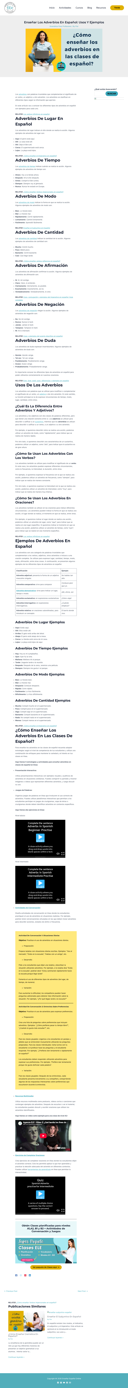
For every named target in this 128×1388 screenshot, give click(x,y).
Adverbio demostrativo (26, 591)
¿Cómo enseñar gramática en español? (23, 1335)
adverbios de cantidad (28, 238)
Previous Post (10, 1291)
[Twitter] (21, 1275)
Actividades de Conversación (27, 908)
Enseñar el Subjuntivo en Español (36, 228)
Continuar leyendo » (16, 1357)
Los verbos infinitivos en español (36, 114)
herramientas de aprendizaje (39, 1169)
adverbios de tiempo (27, 166)
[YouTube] (64, 1382)
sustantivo (39, 422)
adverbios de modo (26, 202)
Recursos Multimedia (24, 1096)
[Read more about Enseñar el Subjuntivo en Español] (59, 1312)
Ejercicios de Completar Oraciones (29, 1155)
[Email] (70, 1382)
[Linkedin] (30, 1275)
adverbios (23, 94)
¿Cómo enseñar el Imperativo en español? (40, 156)
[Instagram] (61, 1382)
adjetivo (43, 394)
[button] (117, 7)
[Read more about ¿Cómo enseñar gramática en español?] (26, 1321)
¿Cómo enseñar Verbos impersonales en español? (43, 192)
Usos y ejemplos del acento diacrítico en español (43, 336)
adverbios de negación (28, 311)
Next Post (83, 1291)
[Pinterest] (25, 1275)
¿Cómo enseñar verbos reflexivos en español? (41, 261)
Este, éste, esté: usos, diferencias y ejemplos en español (46, 381)
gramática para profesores (60, 26)
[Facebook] (16, 1275)
